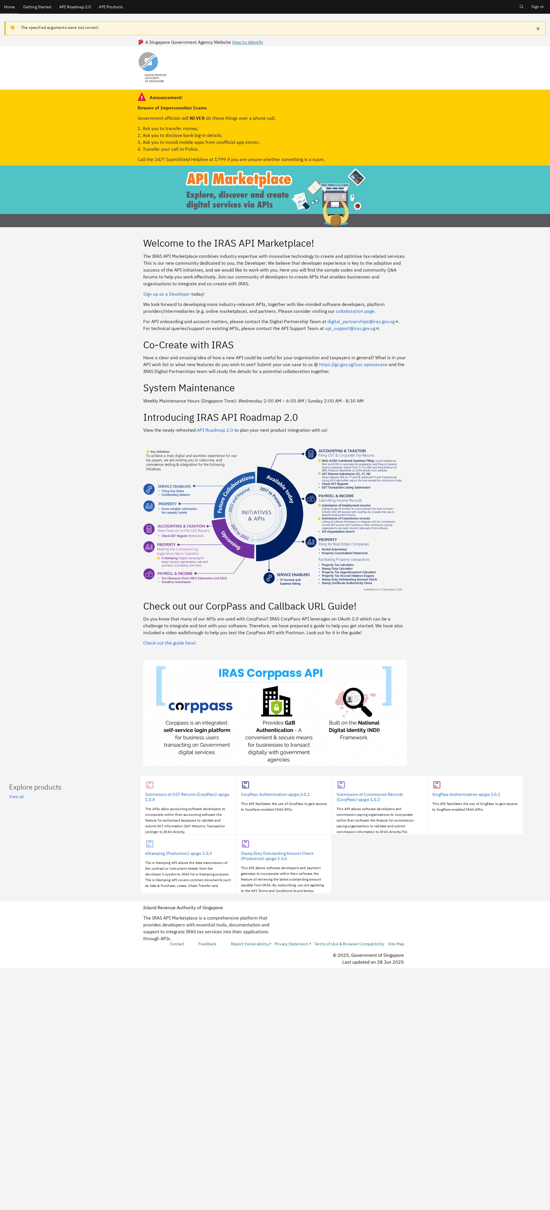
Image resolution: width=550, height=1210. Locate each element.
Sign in (537, 6)
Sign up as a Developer (166, 294)
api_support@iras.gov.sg (350, 328)
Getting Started (37, 6)
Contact (177, 944)
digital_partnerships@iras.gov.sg (360, 321)
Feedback (207, 944)
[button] (538, 29)
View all (16, 796)
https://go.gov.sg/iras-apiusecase (353, 364)
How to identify (247, 42)
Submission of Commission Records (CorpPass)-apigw (370, 797)
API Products (111, 6)
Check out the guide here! (169, 643)
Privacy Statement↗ (292, 944)
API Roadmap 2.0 (75, 6)
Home (9, 6)
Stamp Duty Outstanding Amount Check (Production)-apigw (277, 856)
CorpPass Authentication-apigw (275, 794)
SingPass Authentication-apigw (466, 794)
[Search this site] (521, 9)
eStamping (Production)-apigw (178, 853)
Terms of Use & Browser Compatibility (349, 944)
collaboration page (355, 311)
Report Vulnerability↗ (251, 944)
